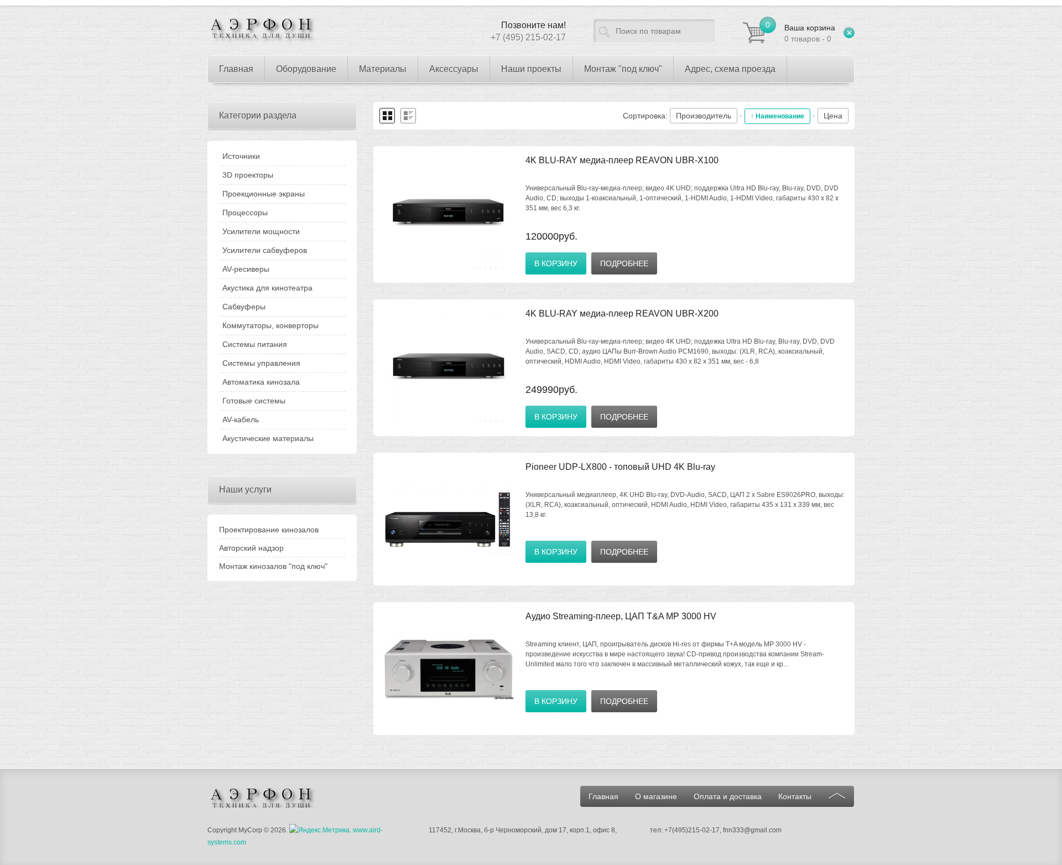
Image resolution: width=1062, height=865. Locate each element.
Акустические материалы (268, 438)
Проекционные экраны (263, 193)
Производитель (703, 115)
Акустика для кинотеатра (267, 287)
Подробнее (624, 263)
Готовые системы (253, 400)
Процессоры (245, 212)
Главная (603, 796)
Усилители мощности (261, 231)
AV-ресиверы (245, 269)
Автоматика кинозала (261, 381)
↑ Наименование (777, 116)
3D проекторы (247, 174)
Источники (241, 156)
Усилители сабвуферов (264, 250)
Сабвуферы (244, 306)
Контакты (794, 796)
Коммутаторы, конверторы (270, 325)
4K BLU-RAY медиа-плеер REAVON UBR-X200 (622, 313)
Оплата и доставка (728, 796)
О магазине (656, 796)
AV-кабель (240, 419)
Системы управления (261, 363)
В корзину (555, 263)
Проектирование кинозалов (269, 529)
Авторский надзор (251, 547)
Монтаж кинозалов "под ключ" (273, 566)
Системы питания (254, 344)
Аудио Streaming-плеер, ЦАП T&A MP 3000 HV (620, 616)
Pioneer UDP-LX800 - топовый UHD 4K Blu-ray (620, 467)
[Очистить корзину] (849, 32)
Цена (833, 115)
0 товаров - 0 (809, 33)
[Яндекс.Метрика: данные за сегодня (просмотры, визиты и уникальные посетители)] (319, 830)
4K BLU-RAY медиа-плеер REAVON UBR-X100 (622, 160)
